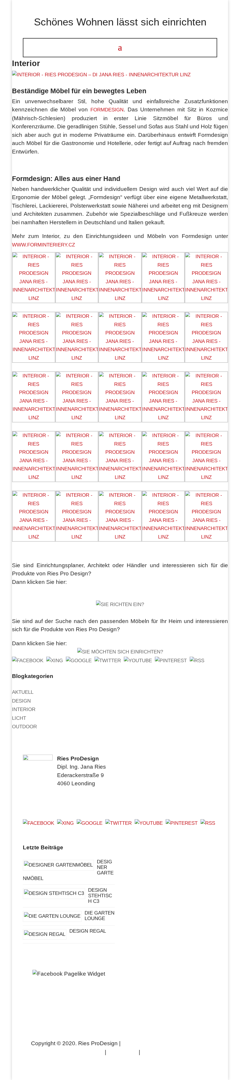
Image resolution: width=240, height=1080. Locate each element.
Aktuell (22, 692)
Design (21, 701)
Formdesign (107, 110)
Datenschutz (159, 1052)
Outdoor (24, 726)
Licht (19, 718)
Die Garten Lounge (99, 915)
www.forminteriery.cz (43, 245)
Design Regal (87, 931)
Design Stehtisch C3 (100, 895)
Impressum (122, 1052)
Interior (23, 709)
